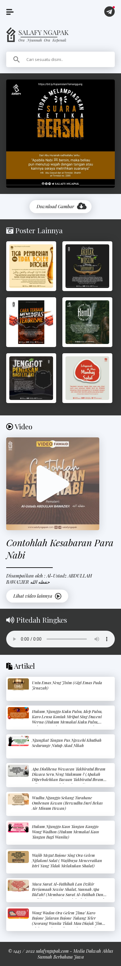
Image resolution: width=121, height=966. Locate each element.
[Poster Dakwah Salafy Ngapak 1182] (87, 266)
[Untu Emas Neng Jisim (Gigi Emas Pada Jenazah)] (18, 684)
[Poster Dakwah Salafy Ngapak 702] (31, 266)
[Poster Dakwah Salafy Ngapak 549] (87, 322)
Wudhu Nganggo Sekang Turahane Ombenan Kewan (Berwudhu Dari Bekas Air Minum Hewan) (67, 803)
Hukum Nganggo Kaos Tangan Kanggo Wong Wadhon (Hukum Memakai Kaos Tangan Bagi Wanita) (65, 831)
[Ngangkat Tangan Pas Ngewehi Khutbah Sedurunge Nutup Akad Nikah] (18, 741)
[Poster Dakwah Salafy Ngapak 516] (31, 322)
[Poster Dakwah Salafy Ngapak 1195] (87, 378)
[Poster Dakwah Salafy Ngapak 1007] (31, 378)
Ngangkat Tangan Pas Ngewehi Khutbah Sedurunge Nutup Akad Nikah (66, 742)
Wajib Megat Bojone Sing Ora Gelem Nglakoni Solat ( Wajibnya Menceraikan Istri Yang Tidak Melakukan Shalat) (67, 860)
